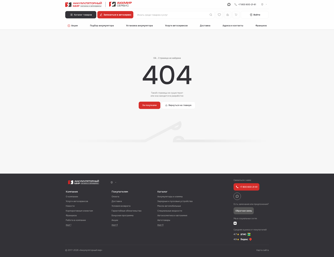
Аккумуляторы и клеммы (170, 196)
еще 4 (115, 225)
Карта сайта (262, 250)
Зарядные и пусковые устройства (175, 201)
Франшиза (261, 25)
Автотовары (163, 220)
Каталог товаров (83, 14)
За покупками (149, 105)
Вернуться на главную (180, 105)
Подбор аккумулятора (102, 25)
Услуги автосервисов (176, 25)
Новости (70, 206)
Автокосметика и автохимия (172, 215)
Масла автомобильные (169, 206)
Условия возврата (121, 206)
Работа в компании (76, 220)
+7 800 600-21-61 (247, 4)
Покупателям (120, 191)
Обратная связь (243, 210)
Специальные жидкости (169, 210)
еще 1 (68, 225)
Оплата (115, 196)
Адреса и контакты (233, 25)
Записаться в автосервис (117, 14)
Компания (72, 191)
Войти (257, 14)
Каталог (162, 191)
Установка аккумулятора (139, 25)
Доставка (205, 25)
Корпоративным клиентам (79, 210)
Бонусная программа (122, 215)
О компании (72, 196)
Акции (74, 25)
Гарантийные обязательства (126, 210)
